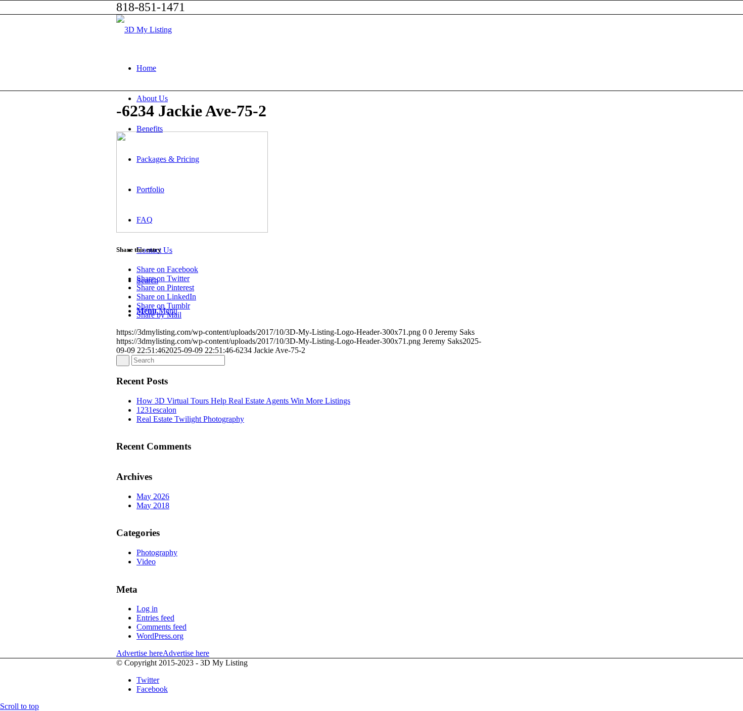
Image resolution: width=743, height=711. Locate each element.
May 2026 (152, 496)
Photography (156, 552)
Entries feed (155, 617)
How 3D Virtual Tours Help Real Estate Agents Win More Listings (243, 400)
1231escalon (156, 410)
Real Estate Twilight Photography (190, 419)
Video (146, 561)
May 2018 (152, 505)
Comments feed (161, 627)
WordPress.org (159, 636)
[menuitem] (381, 68)
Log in (147, 608)
